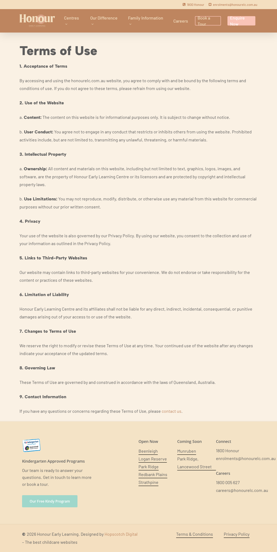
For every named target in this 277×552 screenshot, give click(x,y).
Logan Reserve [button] (152, 458)
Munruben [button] (186, 451)
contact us (171, 411)
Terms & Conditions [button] (194, 534)
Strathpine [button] (148, 482)
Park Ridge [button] (148, 466)
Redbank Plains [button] (152, 474)
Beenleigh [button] (148, 451)
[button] (50, 501)
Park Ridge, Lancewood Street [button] (194, 462)
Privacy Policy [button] (237, 534)
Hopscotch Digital (121, 534)
